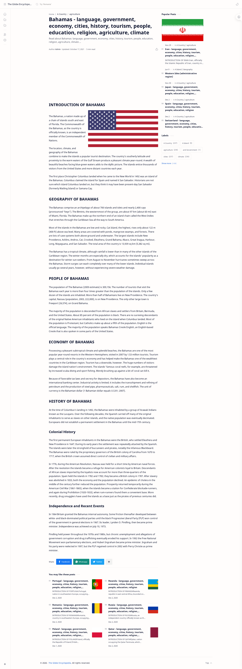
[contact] (5, 40)
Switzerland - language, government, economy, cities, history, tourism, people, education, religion (184, 123)
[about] (5, 34)
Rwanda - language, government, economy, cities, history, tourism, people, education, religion (126, 584)
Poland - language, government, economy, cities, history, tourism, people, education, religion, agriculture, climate (70, 632)
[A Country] (181, 45)
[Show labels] (169, 163)
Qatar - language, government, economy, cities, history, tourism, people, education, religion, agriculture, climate (126, 632)
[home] (5, 14)
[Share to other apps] (109, 562)
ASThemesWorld (111, 663)
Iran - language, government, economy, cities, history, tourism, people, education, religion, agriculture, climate (182, 52)
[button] (237, 4)
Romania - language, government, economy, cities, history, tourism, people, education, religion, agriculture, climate (70, 608)
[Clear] (80, 4)
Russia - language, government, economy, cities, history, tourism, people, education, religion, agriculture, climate (126, 608)
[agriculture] (191, 45)
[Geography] (188, 69)
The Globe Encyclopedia (20, 4)
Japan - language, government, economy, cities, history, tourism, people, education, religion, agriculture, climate (182, 90)
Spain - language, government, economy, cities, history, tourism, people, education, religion (182, 106)
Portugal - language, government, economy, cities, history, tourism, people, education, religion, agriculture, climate (70, 584)
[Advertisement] (103, 76)
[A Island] (179, 69)
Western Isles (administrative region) (181, 75)
